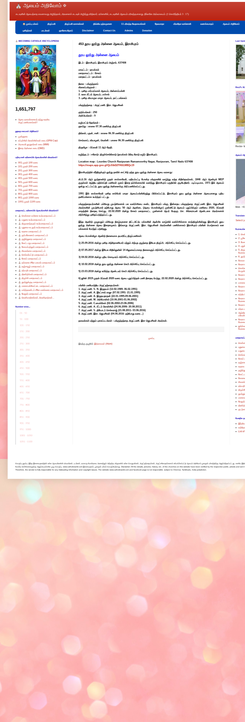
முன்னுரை (23, 136)
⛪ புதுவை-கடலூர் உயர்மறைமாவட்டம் (35, 227)
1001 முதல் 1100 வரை (29, 201)
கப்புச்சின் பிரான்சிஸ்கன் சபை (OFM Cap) (38, 140)
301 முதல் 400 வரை (28, 174)
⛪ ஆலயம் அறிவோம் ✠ (40, 5)
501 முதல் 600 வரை (28, 182)
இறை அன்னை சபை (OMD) (31, 148)
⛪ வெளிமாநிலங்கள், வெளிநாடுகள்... (36, 297)
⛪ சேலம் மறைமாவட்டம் (29, 258)
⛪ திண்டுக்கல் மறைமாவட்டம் (32, 274)
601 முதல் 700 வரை (28, 186)
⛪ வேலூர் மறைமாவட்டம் (30, 294)
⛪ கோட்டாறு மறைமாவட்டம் (31, 243)
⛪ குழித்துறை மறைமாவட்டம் (32, 239)
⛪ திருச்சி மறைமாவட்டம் (30, 278)
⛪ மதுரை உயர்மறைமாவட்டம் (31, 219)
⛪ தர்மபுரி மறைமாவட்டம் (30, 270)
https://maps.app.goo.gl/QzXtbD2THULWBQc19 (106, 165)
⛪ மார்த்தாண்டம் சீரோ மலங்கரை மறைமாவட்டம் (40, 290)
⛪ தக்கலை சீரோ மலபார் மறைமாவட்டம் (36, 262)
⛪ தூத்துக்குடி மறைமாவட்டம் (32, 282)
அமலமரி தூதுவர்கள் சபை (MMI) (33, 144)
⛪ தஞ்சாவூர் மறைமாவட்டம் (31, 266)
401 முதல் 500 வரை (28, 178)
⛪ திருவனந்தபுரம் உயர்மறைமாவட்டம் (35, 223)
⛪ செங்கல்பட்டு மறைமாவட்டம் (32, 254)
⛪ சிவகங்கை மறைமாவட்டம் (32, 251)
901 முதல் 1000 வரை (28, 197)
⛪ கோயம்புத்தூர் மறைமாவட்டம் (33, 247)
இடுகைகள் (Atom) (103, 343)
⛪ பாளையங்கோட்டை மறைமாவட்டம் (35, 286)
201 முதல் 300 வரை (28, 170)
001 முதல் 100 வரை (28, 162)
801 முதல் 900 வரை (28, 193)
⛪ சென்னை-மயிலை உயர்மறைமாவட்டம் (37, 215)
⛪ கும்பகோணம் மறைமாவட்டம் (33, 235)
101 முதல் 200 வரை (28, 166)
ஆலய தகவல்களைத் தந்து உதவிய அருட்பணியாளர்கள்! (34, 121)
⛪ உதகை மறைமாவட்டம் (30, 231)
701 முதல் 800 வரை (28, 190)
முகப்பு (151, 338)
